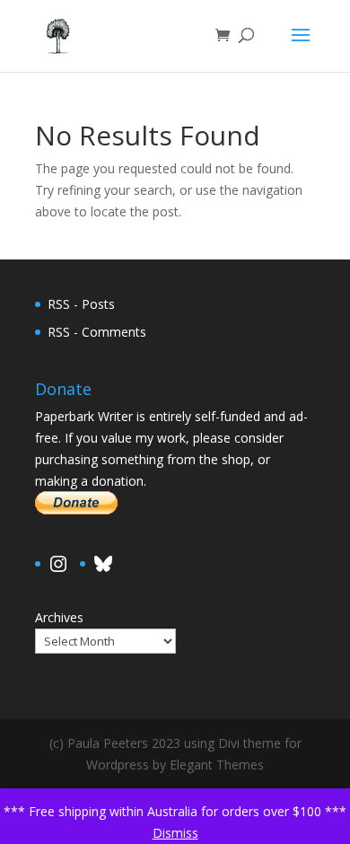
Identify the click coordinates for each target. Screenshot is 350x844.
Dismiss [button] (175, 832)
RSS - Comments (97, 331)
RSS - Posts (81, 303)
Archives (59, 617)
